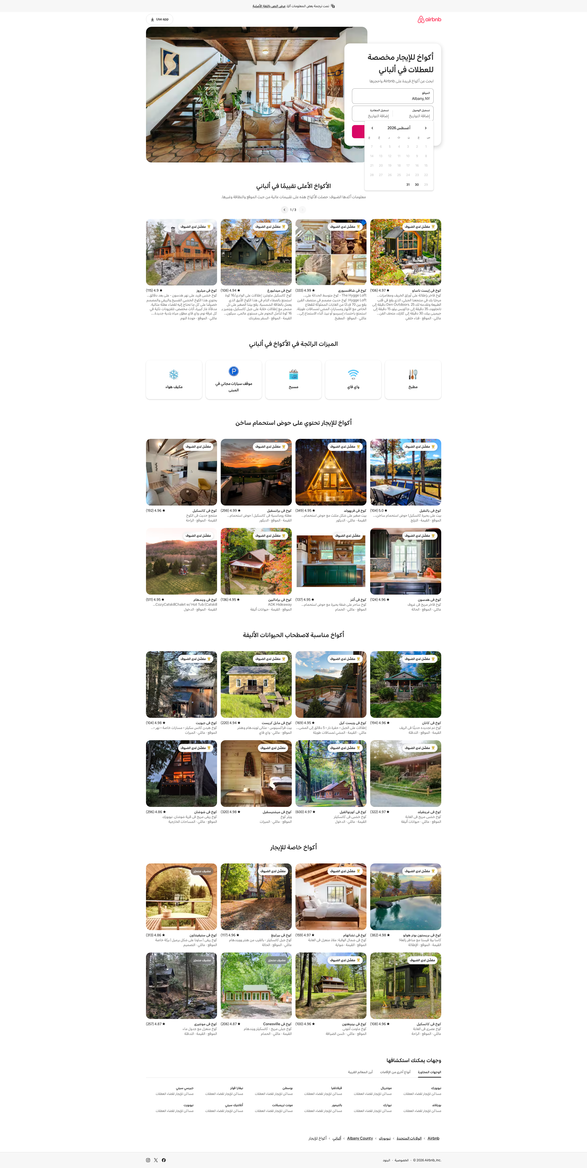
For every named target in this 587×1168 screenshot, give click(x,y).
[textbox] (413, 116)
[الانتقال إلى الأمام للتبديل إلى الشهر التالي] (372, 128)
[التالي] (284, 209)
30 (417, 185)
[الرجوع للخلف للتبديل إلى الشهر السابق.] (425, 128)
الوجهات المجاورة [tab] (429, 1072)
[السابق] (302, 209)
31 (408, 185)
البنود (386, 1160)
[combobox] (393, 99)
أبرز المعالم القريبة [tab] (360, 1072)
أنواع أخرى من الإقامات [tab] (395, 1072)
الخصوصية (402, 1160)
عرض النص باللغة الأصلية (269, 6)
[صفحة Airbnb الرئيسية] (429, 19)
